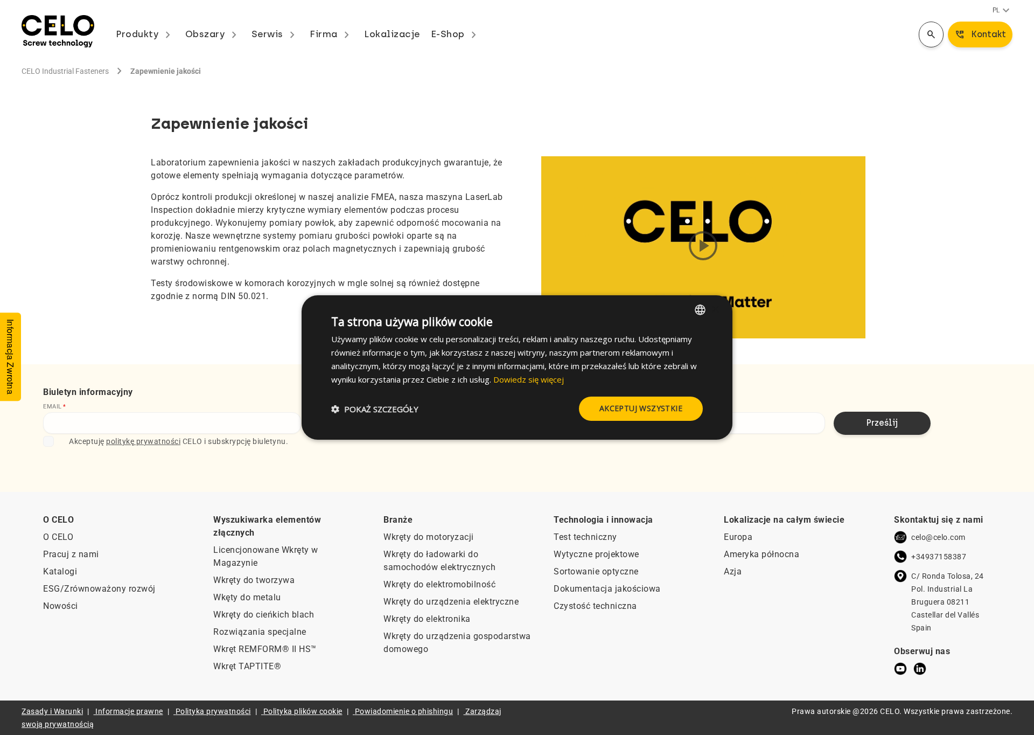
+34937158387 (938, 556)
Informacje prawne (129, 711)
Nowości (60, 606)
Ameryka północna (761, 554)
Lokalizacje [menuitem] (392, 34)
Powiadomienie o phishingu (404, 711)
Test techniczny (585, 537)
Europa (738, 537)
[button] (374, 409)
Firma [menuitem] (331, 34)
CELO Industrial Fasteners (65, 71)
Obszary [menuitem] (213, 34)
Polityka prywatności (213, 711)
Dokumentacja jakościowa (607, 589)
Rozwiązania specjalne (259, 632)
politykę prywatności (143, 441)
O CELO (58, 537)
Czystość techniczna (595, 606)
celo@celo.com (938, 537)
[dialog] (517, 367)
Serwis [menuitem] (275, 34)
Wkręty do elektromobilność (439, 584)
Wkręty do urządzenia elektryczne (451, 602)
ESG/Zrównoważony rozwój (99, 589)
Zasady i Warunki (52, 711)
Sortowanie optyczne (596, 571)
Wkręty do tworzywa (254, 580)
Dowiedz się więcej (528, 379)
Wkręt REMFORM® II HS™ (265, 649)
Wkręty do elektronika (427, 619)
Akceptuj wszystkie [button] (640, 408)
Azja (733, 571)
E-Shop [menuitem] (456, 34)
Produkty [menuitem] (145, 34)
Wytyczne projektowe (596, 554)
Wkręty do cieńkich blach (263, 614)
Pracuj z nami (71, 554)
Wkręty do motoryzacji (428, 537)
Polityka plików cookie (303, 711)
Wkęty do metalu (247, 597)
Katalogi (60, 571)
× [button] (715, 309)
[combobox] (700, 309)
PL (1002, 10)
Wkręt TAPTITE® (247, 666)
